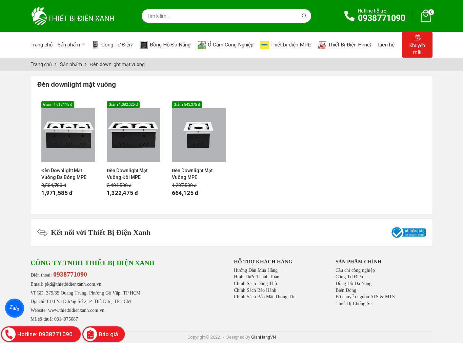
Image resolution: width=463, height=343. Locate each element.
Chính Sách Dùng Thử (255, 283)
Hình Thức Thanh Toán (256, 276)
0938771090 (381, 18)
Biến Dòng (346, 290)
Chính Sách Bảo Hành (255, 290)
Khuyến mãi (417, 49)
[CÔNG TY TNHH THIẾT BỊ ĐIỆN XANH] (73, 16)
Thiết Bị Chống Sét (354, 303)
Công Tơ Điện (349, 276)
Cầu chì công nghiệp (355, 270)
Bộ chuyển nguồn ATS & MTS (365, 296)
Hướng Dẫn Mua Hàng (256, 270)
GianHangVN (263, 337)
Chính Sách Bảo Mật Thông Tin (265, 296)
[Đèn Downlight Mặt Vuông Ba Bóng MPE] (68, 131)
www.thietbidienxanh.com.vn (76, 310)
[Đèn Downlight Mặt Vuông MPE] (199, 131)
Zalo (14, 308)
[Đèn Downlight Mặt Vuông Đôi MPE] (134, 131)
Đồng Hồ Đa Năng (353, 283)
